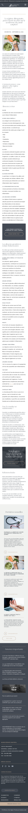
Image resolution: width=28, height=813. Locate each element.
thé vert (11, 384)
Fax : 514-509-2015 (6, 755)
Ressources (4, 800)
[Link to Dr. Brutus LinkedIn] (9, 766)
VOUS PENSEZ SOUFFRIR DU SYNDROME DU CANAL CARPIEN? (14, 232)
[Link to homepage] (14, 5)
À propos (17, 797)
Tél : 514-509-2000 (6, 753)
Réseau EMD (17, 800)
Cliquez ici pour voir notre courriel (12, 751)
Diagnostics (5, 795)
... (13, 587)
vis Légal (11, 810)
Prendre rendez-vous (12, 463)
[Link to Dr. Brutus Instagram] (5, 766)
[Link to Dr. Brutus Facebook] (3, 766)
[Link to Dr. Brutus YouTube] (12, 766)
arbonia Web (23, 810)
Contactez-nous (10, 790)
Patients (3, 797)
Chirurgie (17, 795)
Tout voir (9, 638)
